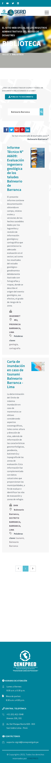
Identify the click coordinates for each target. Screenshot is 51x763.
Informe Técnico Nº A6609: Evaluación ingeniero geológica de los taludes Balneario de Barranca (15, 168)
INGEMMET (14, 316)
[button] (47, 12)
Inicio (5, 54)
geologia (13, 344)
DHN (15, 505)
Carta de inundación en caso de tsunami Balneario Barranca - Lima (16, 374)
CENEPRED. (33, 758)
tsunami (20, 538)
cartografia (14, 348)
